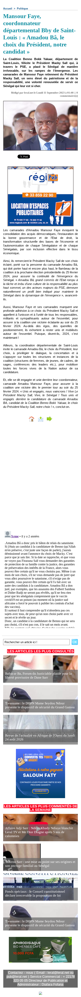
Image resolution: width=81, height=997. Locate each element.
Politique (22, 8)
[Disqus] (40, 477)
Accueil (7, 8)
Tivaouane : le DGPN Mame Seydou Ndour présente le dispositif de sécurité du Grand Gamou (40, 705)
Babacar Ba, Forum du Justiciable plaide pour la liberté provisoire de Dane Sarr (38, 675)
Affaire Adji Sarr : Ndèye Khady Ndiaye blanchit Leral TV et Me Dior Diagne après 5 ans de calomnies (39, 832)
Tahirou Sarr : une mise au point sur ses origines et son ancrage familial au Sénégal (40, 864)
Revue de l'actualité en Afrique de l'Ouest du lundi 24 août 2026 (40, 737)
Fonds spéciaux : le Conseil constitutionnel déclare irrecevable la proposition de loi (35, 893)
